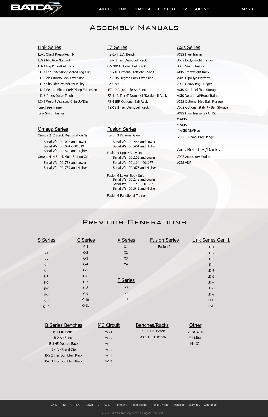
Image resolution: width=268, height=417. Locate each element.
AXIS (54, 405)
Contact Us (210, 405)
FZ (98, 405)
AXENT (108, 405)
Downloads (178, 405)
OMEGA (74, 405)
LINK (65, 405)
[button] (247, 9)
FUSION (88, 405)
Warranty (194, 405)
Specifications (139, 405)
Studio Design (159, 405)
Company (121, 405)
